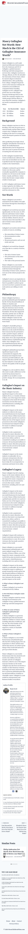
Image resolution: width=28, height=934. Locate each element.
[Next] (23, 855)
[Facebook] (13, 791)
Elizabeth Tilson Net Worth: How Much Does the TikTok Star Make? (21, 828)
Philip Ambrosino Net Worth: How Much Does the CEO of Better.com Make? (13, 852)
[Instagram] (16, 791)
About (13, 921)
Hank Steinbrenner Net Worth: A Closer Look (13, 798)
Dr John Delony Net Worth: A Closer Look (11, 898)
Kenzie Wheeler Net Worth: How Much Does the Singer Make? (13, 807)
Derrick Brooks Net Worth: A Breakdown (10, 874)
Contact (19, 921)
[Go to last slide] (4, 855)
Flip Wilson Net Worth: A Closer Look (10, 905)
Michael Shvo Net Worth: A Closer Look (10, 895)
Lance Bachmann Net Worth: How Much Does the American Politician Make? (13, 803)
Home (8, 921)
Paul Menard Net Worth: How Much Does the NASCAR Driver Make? (7, 827)
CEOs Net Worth (17, 58)
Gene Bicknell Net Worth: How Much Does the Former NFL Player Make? (12, 811)
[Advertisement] (14, 21)
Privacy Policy (14, 924)
